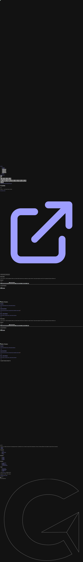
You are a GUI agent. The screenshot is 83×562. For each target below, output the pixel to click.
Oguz (6, 295)
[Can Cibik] (2, 288)
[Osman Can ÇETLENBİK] (4, 283)
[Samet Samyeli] (11, 282)
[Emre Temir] (22, 283)
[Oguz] (27, 283)
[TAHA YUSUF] (17, 283)
